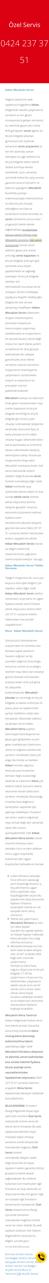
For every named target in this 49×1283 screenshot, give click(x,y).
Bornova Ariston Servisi (19, 1254)
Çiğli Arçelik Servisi (27, 1273)
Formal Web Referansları (17, 1246)
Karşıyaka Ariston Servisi (19, 1262)
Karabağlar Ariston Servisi (20, 1258)
